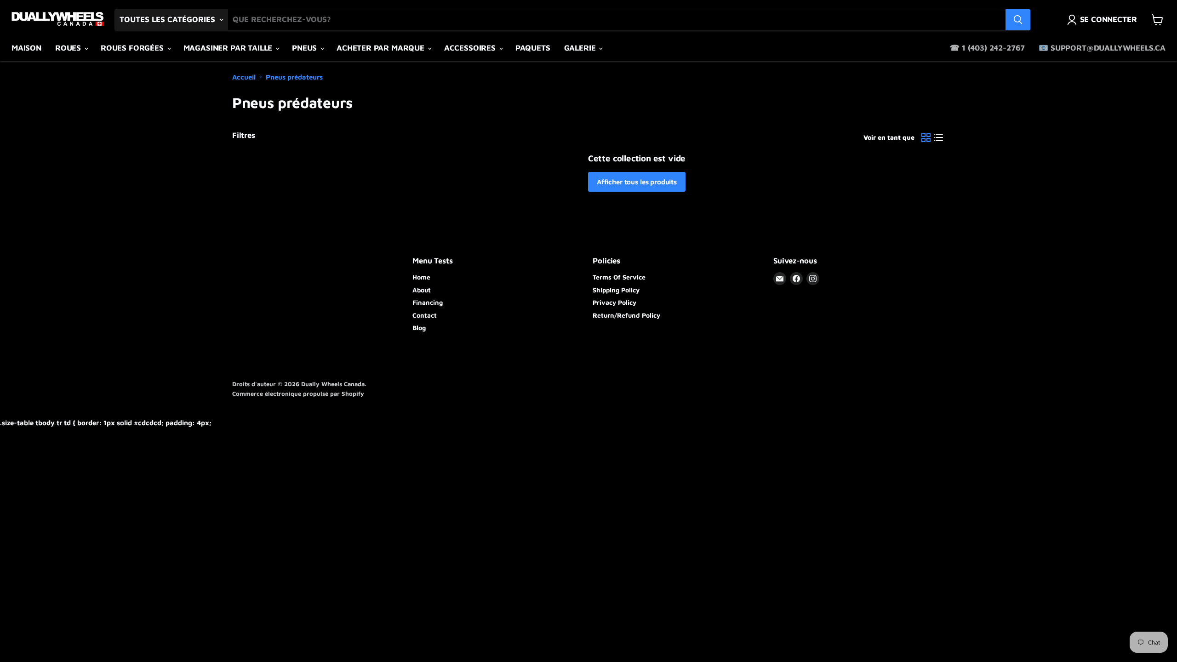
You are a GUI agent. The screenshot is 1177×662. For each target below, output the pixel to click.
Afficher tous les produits (637, 182)
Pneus (305, 47)
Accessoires (471, 47)
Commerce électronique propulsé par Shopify (298, 393)
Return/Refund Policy (626, 315)
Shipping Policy (616, 290)
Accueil (244, 77)
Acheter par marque (382, 47)
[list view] (938, 137)
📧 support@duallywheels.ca (1102, 47)
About (421, 290)
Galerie (581, 47)
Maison (26, 47)
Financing (427, 302)
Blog (419, 327)
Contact (424, 315)
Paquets (532, 47)
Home (421, 277)
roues (69, 47)
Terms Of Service (619, 277)
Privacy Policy (614, 302)
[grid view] (926, 137)
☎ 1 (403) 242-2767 (987, 47)
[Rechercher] (1018, 19)
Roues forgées (133, 47)
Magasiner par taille (228, 47)
